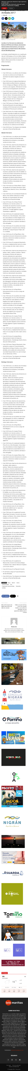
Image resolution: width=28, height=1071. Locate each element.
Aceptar (4, 8)
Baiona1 (13, 582)
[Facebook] (2, 18)
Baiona (9, 582)
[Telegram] (12, 18)
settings (17, 5)
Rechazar (11, 8)
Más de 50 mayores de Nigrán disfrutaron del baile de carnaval (6, 606)
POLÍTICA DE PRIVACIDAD (14, 1066)
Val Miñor (4, 587)
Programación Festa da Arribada (8, 586)
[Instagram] (12, 1059)
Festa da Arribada (5, 584)
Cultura (18, 582)
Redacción (5, 15)
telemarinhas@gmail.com (17, 1050)
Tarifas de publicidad (16, 1065)
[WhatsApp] (9, 18)
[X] (6, 18)
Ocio (11, 584)
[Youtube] (19, 1060)
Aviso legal (8, 1065)
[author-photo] (14, 624)
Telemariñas (18, 586)
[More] (17, 596)
